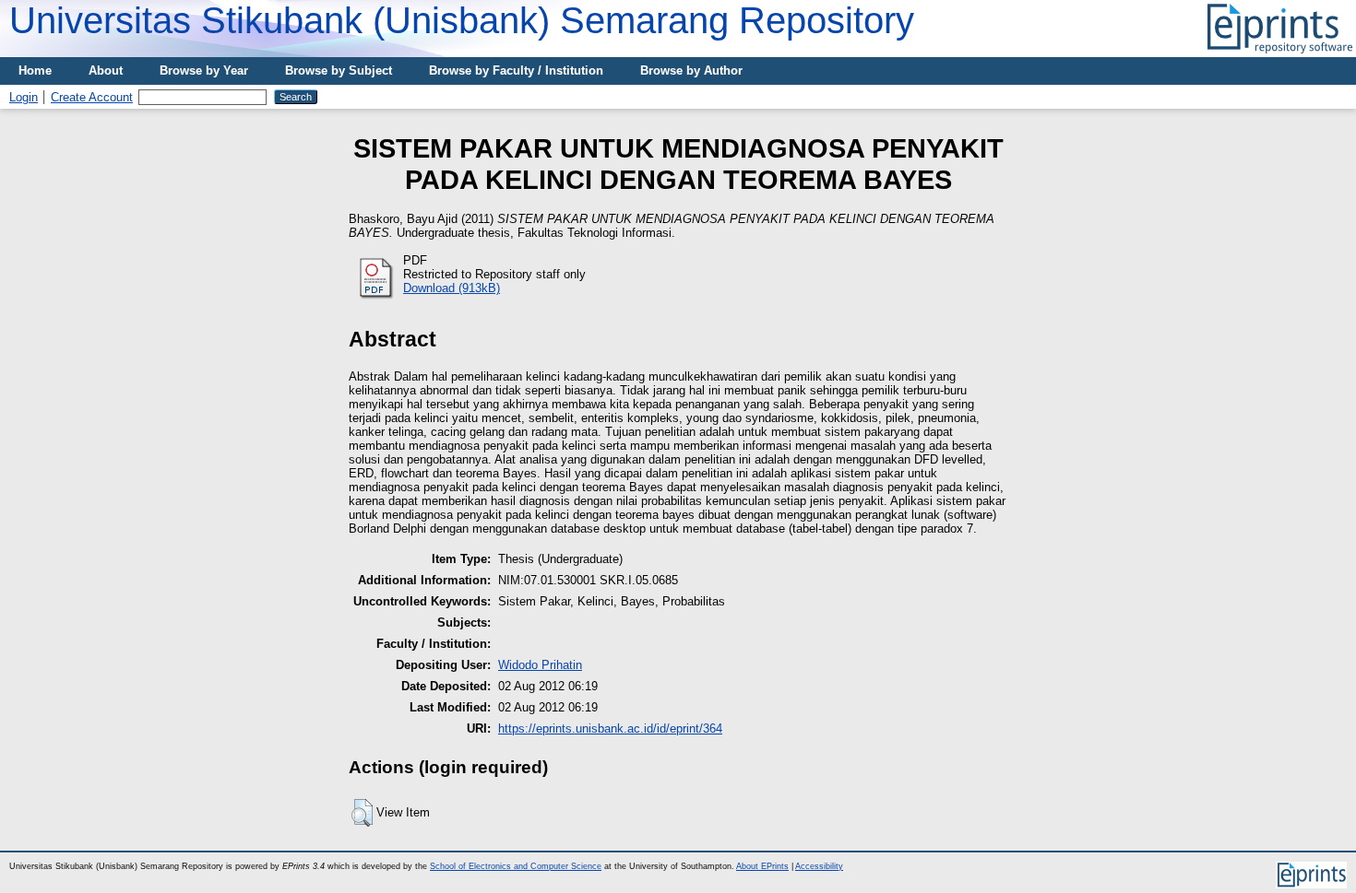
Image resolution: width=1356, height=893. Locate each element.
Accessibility (819, 866)
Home (35, 70)
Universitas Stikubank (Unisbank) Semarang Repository (461, 20)
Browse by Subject (338, 70)
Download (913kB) (451, 288)
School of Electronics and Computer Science (515, 866)
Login (23, 97)
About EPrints (762, 866)
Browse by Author (691, 70)
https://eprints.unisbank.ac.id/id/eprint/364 (610, 728)
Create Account (92, 97)
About (106, 70)
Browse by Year (204, 70)
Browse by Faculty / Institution (516, 70)
